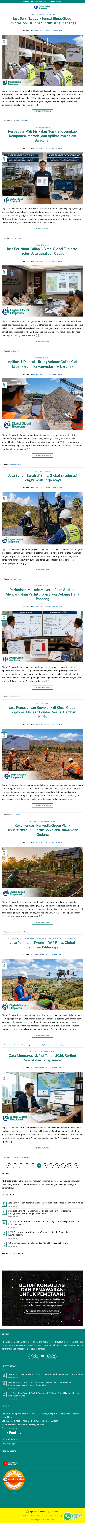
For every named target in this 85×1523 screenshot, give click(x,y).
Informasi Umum (42, 127)
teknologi (71, 939)
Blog (44, 1516)
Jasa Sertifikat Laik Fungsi (42, 15)
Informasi (34, 821)
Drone (38, 939)
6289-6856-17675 (10, 1428)
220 (69, 1165)
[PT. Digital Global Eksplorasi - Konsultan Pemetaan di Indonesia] (42, 7)
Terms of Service (10, 1439)
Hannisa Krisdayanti (53, 31)
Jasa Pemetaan (59, 939)
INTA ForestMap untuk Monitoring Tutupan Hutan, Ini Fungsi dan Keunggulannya (38, 1233)
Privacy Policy (8, 1443)
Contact (53, 1516)
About (26, 1516)
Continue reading (42, 111)
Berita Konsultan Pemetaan (21, 939)
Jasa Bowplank (43, 704)
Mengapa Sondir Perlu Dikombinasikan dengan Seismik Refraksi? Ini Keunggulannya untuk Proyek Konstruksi (39, 1212)
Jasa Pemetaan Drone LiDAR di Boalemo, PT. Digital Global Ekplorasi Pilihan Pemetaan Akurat (43, 1223)
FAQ (60, 1516)
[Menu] (81, 7)
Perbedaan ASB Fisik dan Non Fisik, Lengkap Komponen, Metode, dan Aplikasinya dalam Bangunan (42, 136)
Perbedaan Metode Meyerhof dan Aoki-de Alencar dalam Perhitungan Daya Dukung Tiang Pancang (42, 594)
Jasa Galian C (42, 245)
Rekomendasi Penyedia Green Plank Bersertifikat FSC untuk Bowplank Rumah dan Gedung (42, 830)
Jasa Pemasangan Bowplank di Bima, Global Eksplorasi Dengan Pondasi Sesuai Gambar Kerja (42, 712)
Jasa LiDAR (46, 939)
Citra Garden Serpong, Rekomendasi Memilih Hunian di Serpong (38, 1243)
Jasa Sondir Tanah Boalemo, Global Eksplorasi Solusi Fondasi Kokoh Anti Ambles (45, 1203)
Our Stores (36, 1516)
